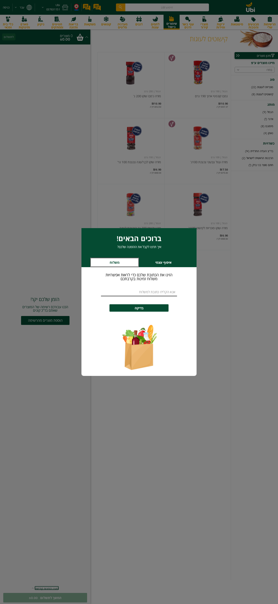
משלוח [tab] (114, 262)
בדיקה (139, 308)
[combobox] (139, 292)
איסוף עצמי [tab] (157, 263)
